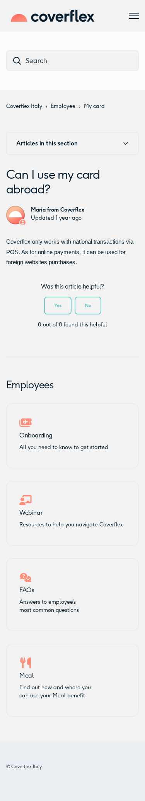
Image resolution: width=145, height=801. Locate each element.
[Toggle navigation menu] (134, 15)
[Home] (52, 16)
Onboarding (36, 435)
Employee (63, 106)
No (88, 305)
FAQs (26, 590)
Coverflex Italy (24, 106)
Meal (26, 675)
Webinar (30, 512)
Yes (57, 305)
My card (94, 106)
